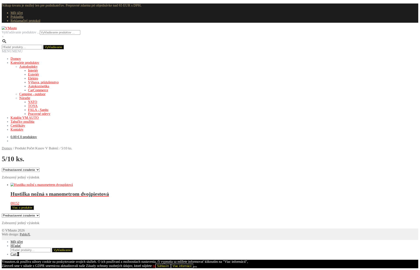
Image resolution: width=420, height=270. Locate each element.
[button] (12, 51)
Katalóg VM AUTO (24, 117)
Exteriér (33, 74)
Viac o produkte (22, 207)
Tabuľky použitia (22, 121)
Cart (14, 254)
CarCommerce (38, 90)
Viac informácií (182, 266)
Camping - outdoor (32, 94)
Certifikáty (17, 125)
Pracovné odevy (39, 114)
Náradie (24, 98)
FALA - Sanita (38, 110)
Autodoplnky (28, 66)
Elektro (33, 78)
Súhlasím (163, 266)
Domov (15, 59)
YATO (32, 102)
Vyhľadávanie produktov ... (21, 32)
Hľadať (15, 245)
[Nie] (195, 267)
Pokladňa (16, 17)
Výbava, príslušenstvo (43, 82)
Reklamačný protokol (25, 20)
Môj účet (16, 13)
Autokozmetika (38, 86)
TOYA (33, 106)
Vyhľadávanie (53, 47)
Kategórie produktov (24, 62)
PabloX (25, 234)
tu (154, 266)
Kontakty (16, 129)
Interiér (33, 70)
